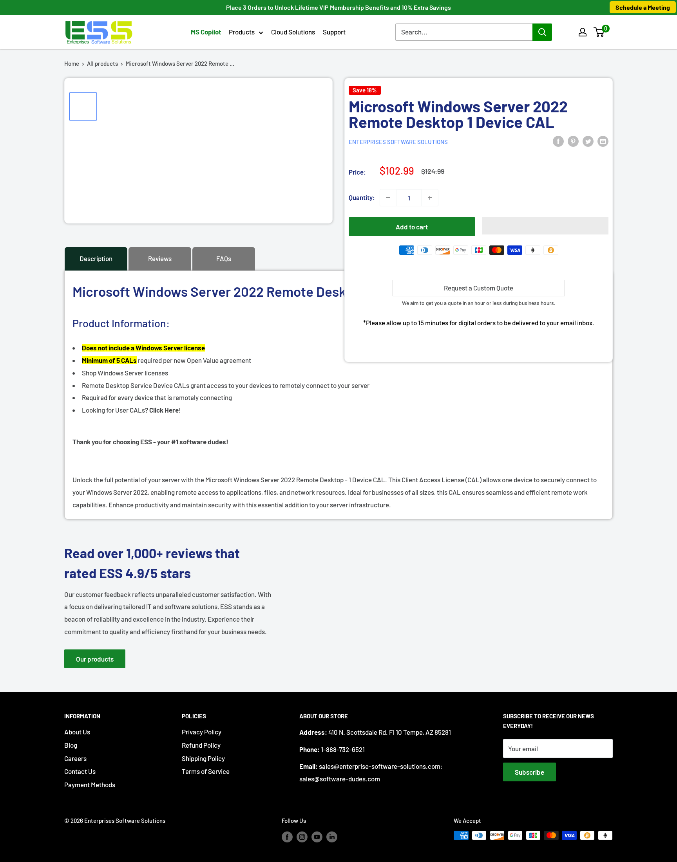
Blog (70, 745)
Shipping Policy (203, 758)
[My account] (582, 32)
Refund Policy (201, 745)
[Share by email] (602, 141)
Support (334, 32)
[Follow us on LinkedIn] (331, 836)
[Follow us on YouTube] (316, 836)
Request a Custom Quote (478, 288)
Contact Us (80, 771)
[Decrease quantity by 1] (388, 197)
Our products (95, 659)
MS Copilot (206, 32)
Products (242, 32)
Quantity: (362, 197)
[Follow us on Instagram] (302, 836)
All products (102, 63)
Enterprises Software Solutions (398, 141)
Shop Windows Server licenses (125, 373)
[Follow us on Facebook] (287, 836)
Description (96, 258)
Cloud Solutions (293, 32)
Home (71, 63)
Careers (75, 758)
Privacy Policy (201, 732)
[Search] (542, 32)
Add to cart (412, 227)
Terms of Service (206, 771)
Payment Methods (89, 784)
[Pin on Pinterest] (573, 141)
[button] (599, 32)
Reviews (160, 258)
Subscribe (529, 772)
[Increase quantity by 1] (430, 197)
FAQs (223, 258)
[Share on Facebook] (558, 141)
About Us (77, 732)
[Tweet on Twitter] (588, 141)
